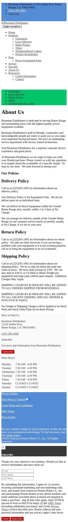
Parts (11, 57)
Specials (12, 66)
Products (13, 35)
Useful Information (25, 76)
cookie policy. (13, 435)
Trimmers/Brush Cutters (28, 51)
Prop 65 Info (8, 417)
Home (11, 32)
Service (12, 63)
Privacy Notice (9, 393)
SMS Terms (7, 411)
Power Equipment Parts (28, 60)
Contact (19, 79)
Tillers (18, 48)
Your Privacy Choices (13, 399)
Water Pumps (22, 44)
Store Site (13, 13)
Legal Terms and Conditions (17, 405)
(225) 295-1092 (17, 10)
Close (6, 518)
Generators (21, 38)
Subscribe (8, 351)
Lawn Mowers (23, 41)
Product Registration (26, 54)
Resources (14, 73)
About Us (13, 69)
